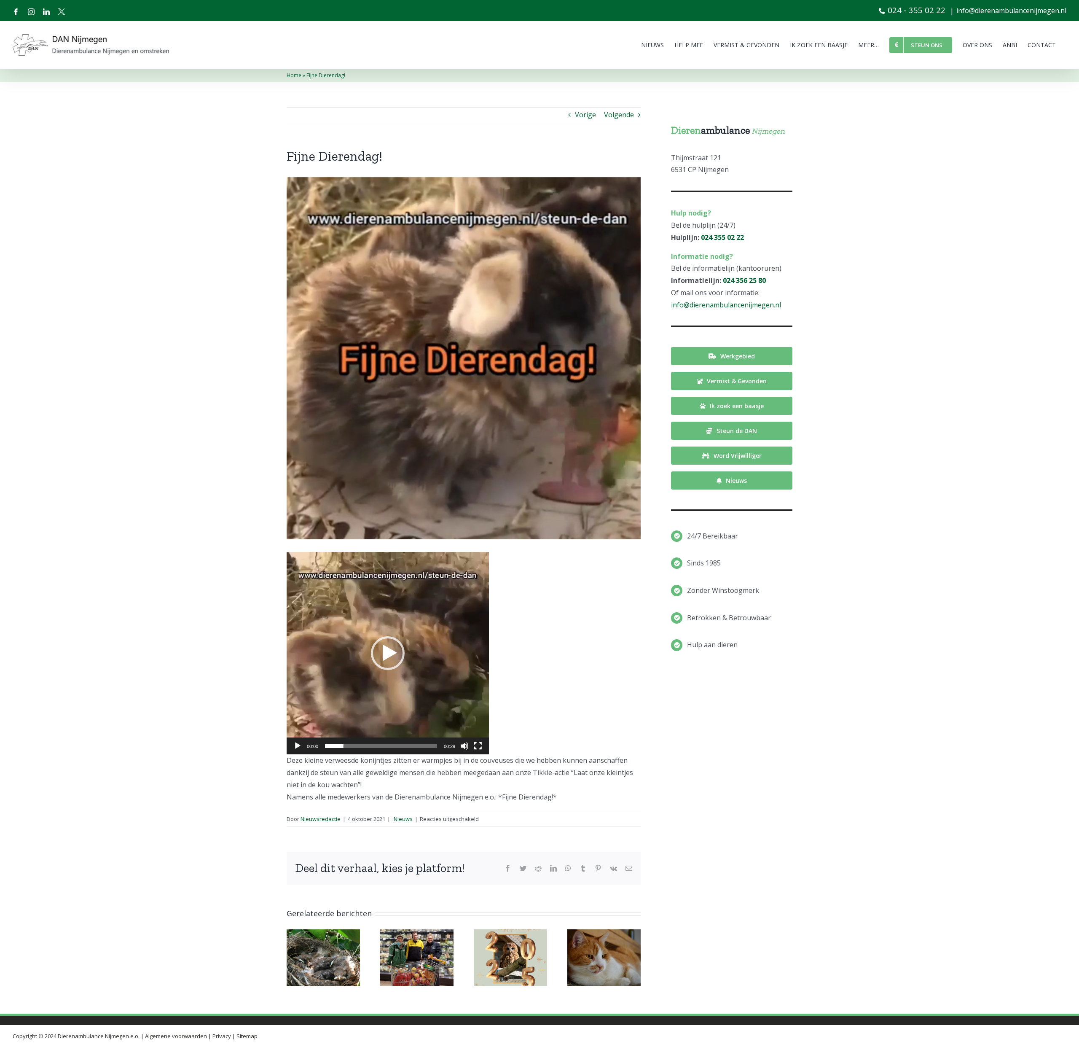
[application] (388, 653)
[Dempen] (464, 746)
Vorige (585, 114)
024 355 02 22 (722, 237)
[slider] (381, 746)
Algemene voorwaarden (176, 1036)
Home (294, 75)
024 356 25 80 (744, 280)
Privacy (221, 1036)
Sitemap (247, 1036)
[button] (388, 653)
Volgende (619, 114)
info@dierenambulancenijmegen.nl (1011, 10)
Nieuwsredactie (321, 819)
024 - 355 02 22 (916, 10)
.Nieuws (402, 819)
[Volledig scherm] (478, 746)
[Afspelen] (297, 746)
